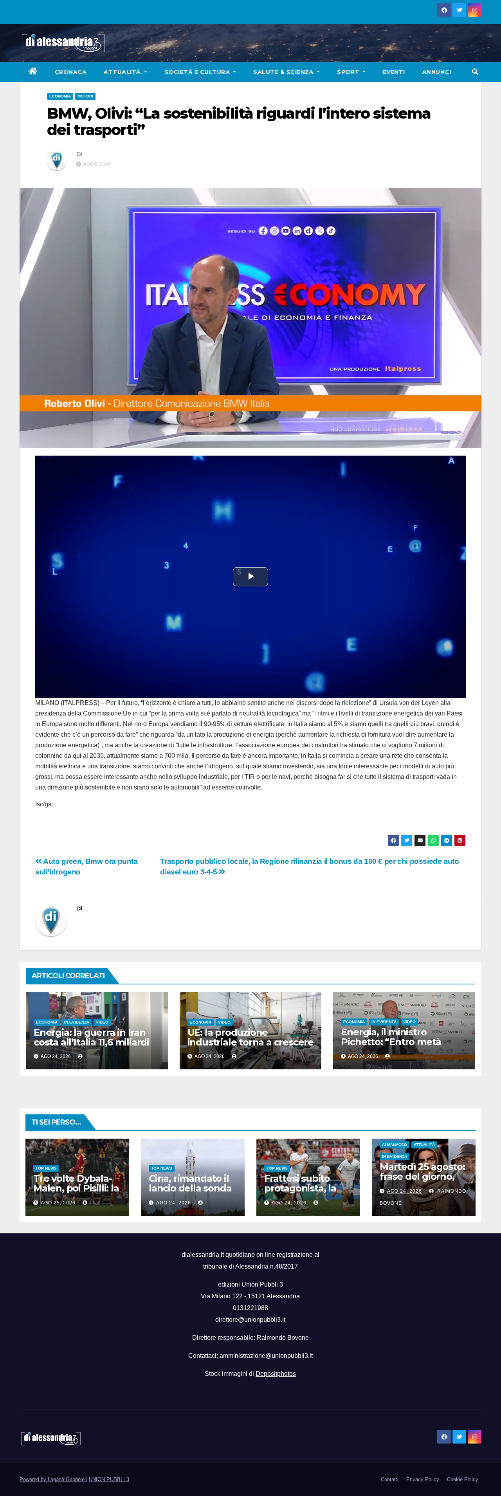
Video (102, 1022)
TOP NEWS (46, 1168)
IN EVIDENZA (76, 1022)
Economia (60, 96)
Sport (349, 72)
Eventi (394, 72)
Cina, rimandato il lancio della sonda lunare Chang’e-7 (190, 1188)
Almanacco (394, 1145)
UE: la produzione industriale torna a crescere (250, 1037)
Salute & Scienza (284, 72)
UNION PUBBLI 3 (109, 1479)
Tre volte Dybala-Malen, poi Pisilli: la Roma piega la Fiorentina (76, 1193)
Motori (85, 96)
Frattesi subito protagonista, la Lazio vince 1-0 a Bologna (300, 1193)
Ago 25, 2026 (58, 1203)
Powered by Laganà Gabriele (53, 1479)
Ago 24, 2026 (173, 1203)
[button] (475, 71)
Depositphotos (276, 1373)
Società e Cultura (198, 72)
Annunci (436, 72)
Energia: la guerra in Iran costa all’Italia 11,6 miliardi (91, 1037)
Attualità (123, 72)
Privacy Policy (422, 1479)
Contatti (389, 1479)
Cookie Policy (462, 1479)
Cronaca (71, 72)
